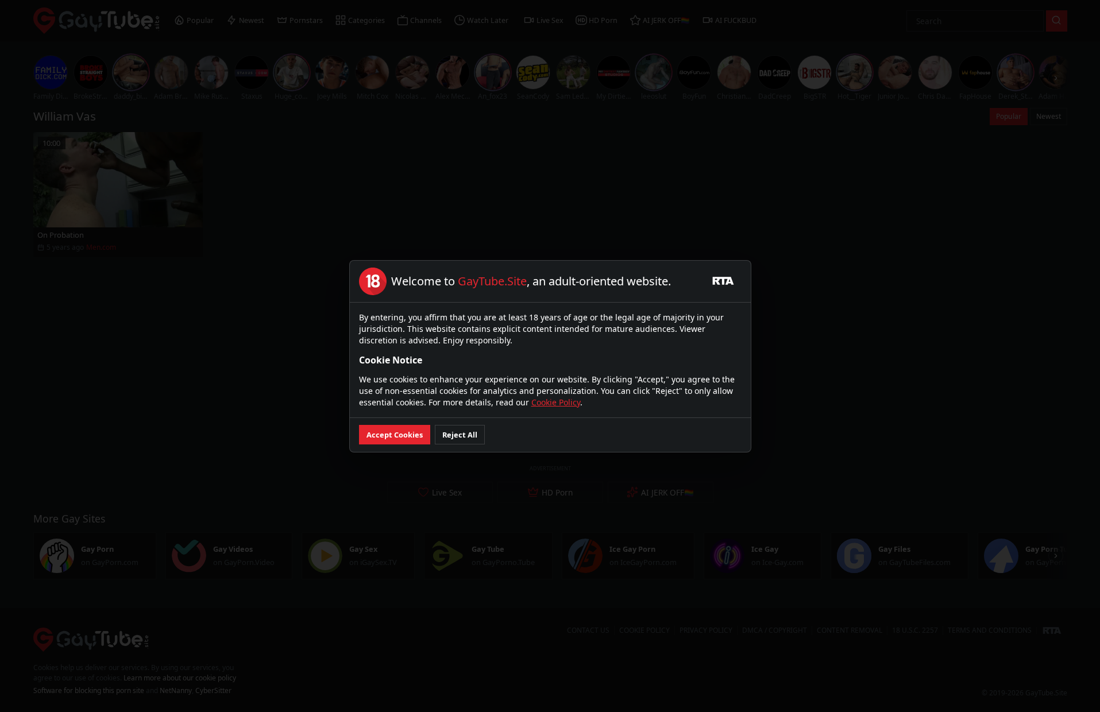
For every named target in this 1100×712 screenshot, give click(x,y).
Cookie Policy (555, 402)
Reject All (459, 434)
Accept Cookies (394, 434)
